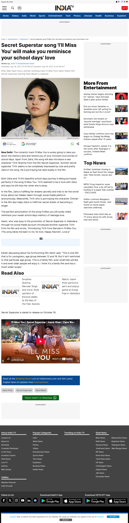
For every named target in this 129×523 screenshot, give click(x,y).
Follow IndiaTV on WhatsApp (38, 398)
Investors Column (8, 455)
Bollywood (24, 39)
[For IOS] (117, 501)
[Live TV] (125, 8)
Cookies (13, 517)
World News (38, 441)
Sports (42, 15)
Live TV (4, 462)
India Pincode (6, 486)
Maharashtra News (119, 438)
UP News (99, 462)
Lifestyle (88, 15)
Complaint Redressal (9, 448)
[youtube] (22, 500)
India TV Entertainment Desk (22, 63)
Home (6, 15)
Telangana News (118, 445)
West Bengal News (119, 448)
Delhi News (100, 441)
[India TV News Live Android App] (50, 501)
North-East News (103, 455)
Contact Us (5, 438)
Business (109, 15)
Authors (4, 466)
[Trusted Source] (28, 144)
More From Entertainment (100, 85)
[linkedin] (28, 500)
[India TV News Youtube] (127, 2)
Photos (77, 15)
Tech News (37, 459)
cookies (100, 517)
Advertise (5, 445)
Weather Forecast (8, 482)
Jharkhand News (103, 448)
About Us (5, 441)
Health (98, 15)
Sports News (38, 455)
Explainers (37, 462)
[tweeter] (10, 500)
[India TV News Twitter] (124, 2)
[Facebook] (3, 500)
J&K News (100, 473)
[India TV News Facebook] (122, 2)
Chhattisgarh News (103, 466)
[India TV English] (64, 8)
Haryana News (102, 445)
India (24, 15)
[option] (20, 292)
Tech (68, 15)
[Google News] (9, 144)
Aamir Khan (8, 390)
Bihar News (100, 438)
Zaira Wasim (41, 390)
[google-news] (35, 500)
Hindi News (6, 459)
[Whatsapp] (72, 144)
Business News (39, 466)
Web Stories (6, 469)
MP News (100, 452)
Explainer (121, 15)
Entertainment (55, 15)
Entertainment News (41, 452)
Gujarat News (101, 469)
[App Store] (72, 501)
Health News (38, 469)
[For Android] (95, 501)
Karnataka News (102, 476)
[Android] (119, 2)
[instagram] (16, 500)
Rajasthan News (118, 441)
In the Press (6, 452)
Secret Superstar (24, 390)
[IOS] (117, 2)
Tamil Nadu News (103, 459)
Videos (15, 15)
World (33, 15)
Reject (65, 520)
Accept (113, 517)
